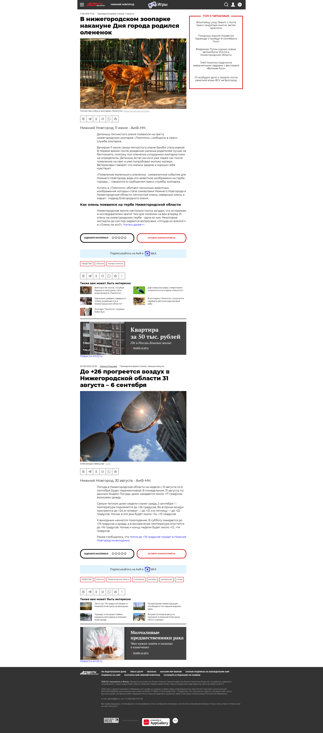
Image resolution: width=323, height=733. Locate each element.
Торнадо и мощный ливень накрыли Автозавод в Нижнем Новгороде (110, 617)
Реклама (151, 672)
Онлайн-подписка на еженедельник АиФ (207, 672)
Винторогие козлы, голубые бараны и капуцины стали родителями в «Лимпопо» (109, 290)
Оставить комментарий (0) (161, 238)
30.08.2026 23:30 (88, 366)
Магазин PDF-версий (171, 672)
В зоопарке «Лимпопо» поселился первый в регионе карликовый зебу (166, 301)
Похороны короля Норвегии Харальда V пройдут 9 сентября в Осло (216, 38)
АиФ (108, 463)
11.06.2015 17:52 (87, 13)
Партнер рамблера (130, 720)
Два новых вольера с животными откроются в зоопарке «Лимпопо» (165, 289)
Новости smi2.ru (91, 356)
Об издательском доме (113, 672)
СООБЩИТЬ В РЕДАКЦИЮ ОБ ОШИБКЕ (182, 675)
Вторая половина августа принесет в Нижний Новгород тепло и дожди (164, 617)
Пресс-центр (136, 672)
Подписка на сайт (110, 675)
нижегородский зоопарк (136, 111)
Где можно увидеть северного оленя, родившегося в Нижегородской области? (110, 301)
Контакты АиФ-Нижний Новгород (142, 675)
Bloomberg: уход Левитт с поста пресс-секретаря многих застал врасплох (216, 25)
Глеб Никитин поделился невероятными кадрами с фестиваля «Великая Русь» (216, 65)
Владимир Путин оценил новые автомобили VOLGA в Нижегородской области (216, 52)
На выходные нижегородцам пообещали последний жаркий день (164, 606)
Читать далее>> (134, 224)
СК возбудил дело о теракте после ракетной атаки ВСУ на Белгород (216, 79)
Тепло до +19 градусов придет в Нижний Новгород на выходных (111, 605)
